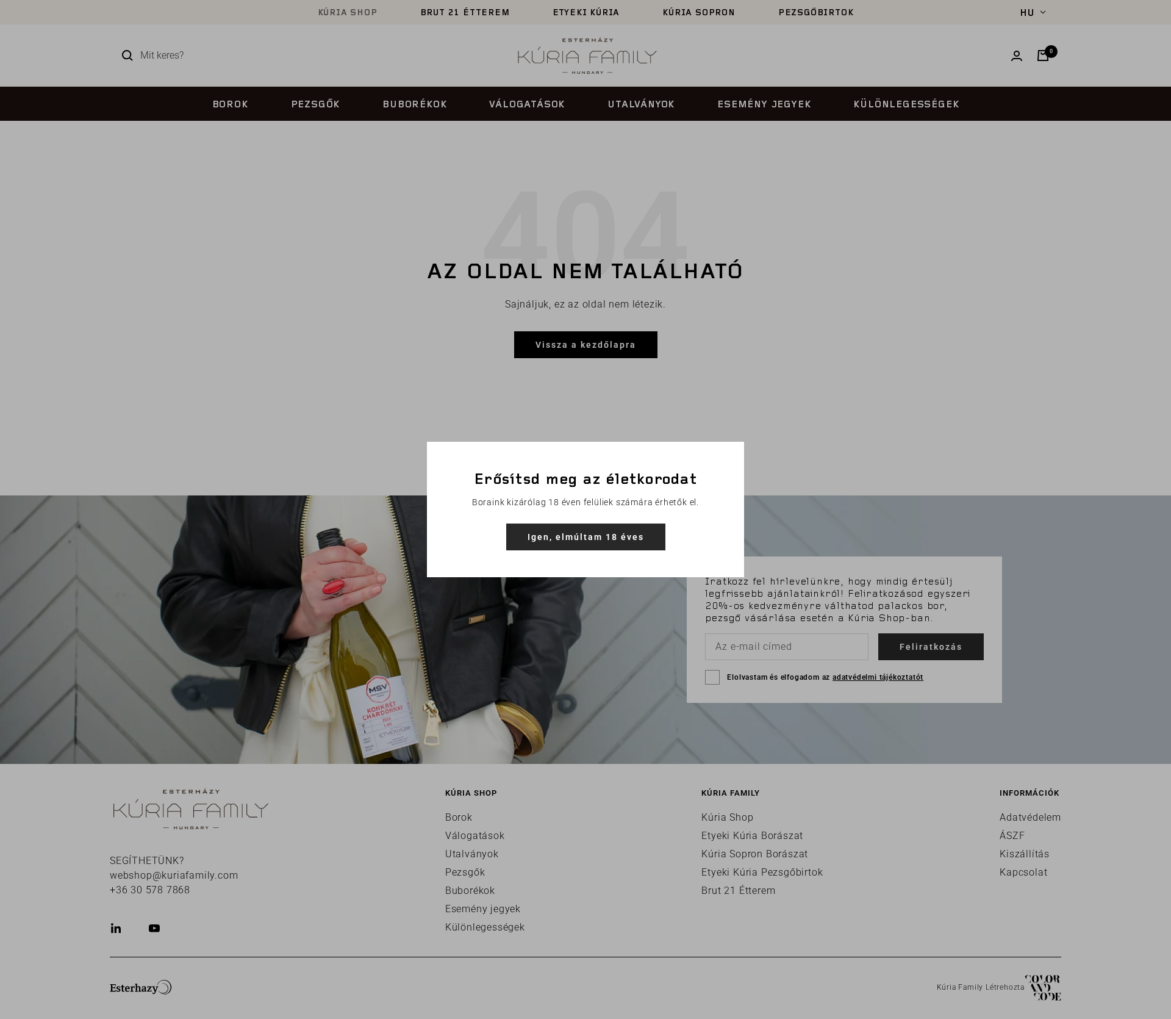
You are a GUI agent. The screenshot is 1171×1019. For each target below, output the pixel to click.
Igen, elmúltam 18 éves (586, 537)
